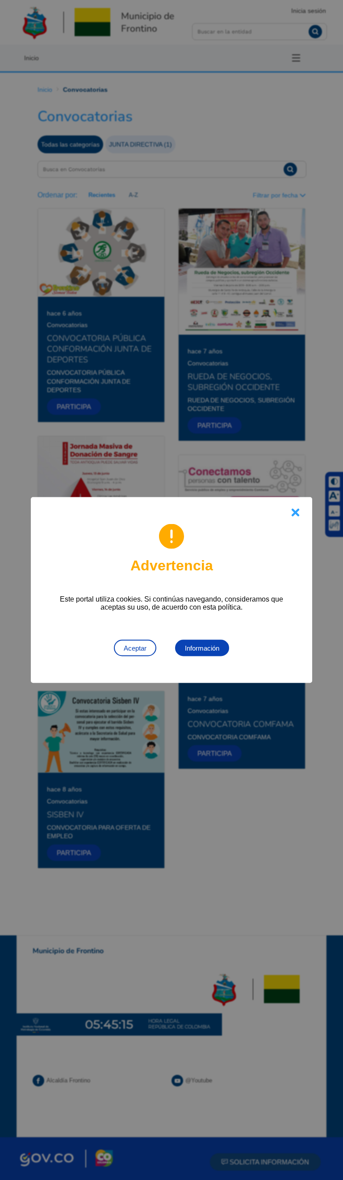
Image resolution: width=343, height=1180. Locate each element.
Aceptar (135, 648)
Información (202, 648)
